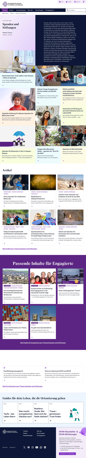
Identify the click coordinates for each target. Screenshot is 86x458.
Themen (12, 13)
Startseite (6, 13)
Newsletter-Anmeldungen (67, 453)
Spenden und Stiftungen (20, 13)
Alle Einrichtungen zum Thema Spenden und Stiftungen (22, 386)
